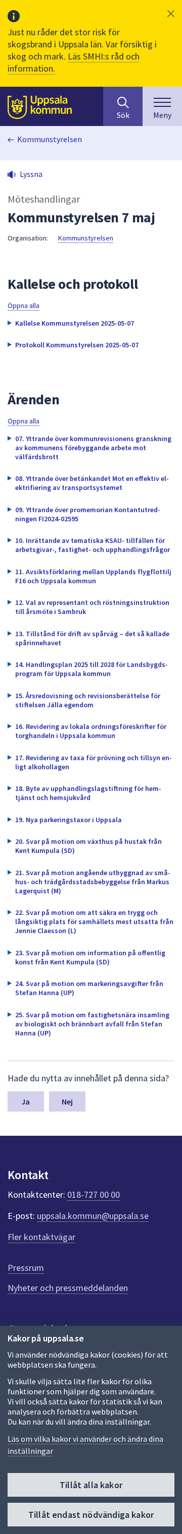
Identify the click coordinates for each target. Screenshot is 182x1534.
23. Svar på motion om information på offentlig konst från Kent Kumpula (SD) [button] (90, 957)
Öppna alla (23, 305)
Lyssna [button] (31, 174)
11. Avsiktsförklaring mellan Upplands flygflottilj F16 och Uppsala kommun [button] (93, 576)
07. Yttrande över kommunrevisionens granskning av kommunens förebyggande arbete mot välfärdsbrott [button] (93, 447)
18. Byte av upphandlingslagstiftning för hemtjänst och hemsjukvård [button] (88, 793)
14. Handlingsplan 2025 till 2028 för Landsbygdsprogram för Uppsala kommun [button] (91, 669)
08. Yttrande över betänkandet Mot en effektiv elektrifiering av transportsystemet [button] (92, 483)
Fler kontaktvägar (41, 1237)
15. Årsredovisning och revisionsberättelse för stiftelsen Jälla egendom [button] (87, 700)
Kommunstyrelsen (49, 139)
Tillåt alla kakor (91, 1485)
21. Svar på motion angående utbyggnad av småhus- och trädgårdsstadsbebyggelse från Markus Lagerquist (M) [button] (92, 881)
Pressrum (26, 1267)
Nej (67, 1101)
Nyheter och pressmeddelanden (68, 1288)
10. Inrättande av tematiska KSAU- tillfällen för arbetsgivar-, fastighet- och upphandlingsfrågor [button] (92, 545)
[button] (170, 13)
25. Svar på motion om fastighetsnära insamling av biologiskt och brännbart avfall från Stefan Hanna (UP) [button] (92, 1023)
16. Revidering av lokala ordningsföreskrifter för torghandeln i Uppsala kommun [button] (90, 731)
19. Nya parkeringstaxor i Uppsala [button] (68, 819)
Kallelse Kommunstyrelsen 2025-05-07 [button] (74, 323)
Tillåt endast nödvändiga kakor (91, 1514)
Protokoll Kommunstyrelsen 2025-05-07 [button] (77, 344)
